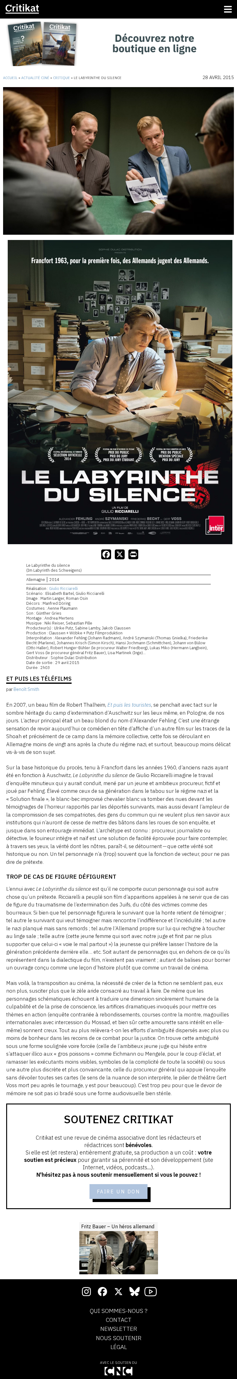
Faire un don (118, 1191)
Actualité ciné (35, 78)
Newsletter (118, 1329)
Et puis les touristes (129, 704)
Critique (61, 78)
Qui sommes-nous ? (119, 1311)
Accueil (10, 78)
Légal (118, 1347)
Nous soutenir (118, 1338)
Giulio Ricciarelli (63, 588)
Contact (118, 1320)
